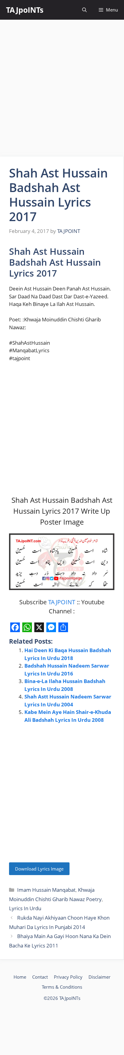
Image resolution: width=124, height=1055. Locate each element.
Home (20, 977)
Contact (40, 977)
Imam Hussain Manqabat (46, 889)
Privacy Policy (68, 977)
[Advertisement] (62, 88)
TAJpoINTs (24, 10)
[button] (84, 10)
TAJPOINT (61, 602)
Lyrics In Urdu (25, 908)
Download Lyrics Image (39, 869)
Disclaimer (99, 977)
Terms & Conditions (62, 987)
